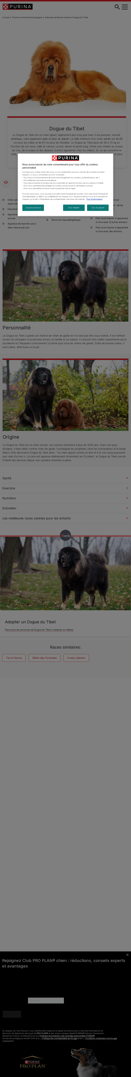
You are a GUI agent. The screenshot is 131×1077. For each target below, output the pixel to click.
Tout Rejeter (74, 208)
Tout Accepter (97, 208)
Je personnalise (33, 208)
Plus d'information (94, 199)
